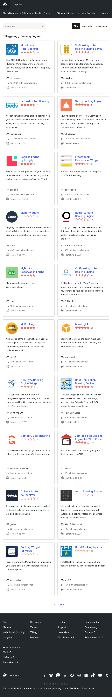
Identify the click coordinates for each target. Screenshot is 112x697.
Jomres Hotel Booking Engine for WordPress (89, 437)
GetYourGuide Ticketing (35, 435)
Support (61, 627)
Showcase (35, 622)
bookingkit (81, 324)
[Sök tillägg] (42, 26)
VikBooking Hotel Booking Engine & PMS (89, 47)
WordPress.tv (66, 637)
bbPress (9, 657)
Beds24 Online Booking (35, 101)
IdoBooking (27, 324)
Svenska (14, 675)
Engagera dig (92, 622)
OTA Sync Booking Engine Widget (32, 381)
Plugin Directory (10, 13)
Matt (7, 652)
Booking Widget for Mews (30, 549)
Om (5, 622)
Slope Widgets (30, 212)
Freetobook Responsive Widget (87, 158)
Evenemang (91, 627)
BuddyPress (11, 662)
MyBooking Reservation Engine (32, 270)
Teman (33, 627)
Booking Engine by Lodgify (30, 158)
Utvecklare (63, 632)
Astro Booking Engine (88, 491)
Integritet (8, 637)
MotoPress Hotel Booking (29, 47)
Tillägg (33, 632)
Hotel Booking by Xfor (88, 547)
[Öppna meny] (107, 4)
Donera (90, 632)
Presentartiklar (94, 637)
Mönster (34, 637)
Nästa (61, 604)
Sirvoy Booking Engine (88, 101)
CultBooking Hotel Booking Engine (86, 270)
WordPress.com (13, 647)
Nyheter (7, 627)
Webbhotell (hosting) (14, 632)
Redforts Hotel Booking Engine (84, 214)
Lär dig (61, 622)
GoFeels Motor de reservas (30, 493)
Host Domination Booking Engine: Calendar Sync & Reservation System (87, 381)
